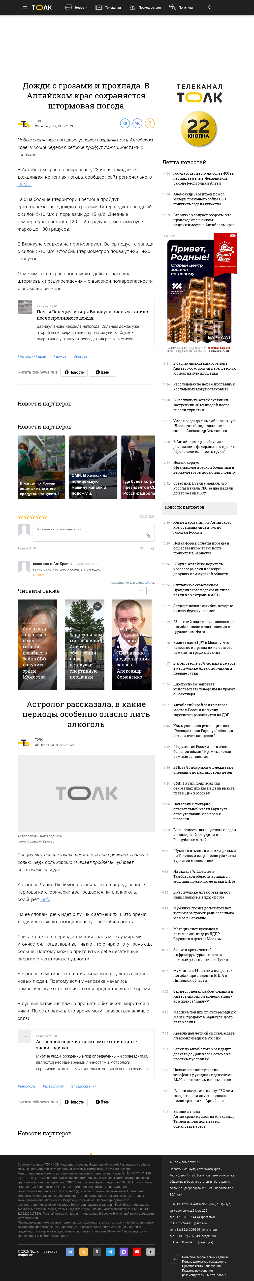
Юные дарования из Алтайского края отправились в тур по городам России (202, 527)
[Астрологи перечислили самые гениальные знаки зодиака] (24, 1053)
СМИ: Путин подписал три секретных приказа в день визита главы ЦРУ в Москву (204, 788)
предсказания (83, 1086)
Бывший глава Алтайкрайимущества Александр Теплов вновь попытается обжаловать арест (203, 1119)
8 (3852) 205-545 (188, 1229)
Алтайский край (32, 356)
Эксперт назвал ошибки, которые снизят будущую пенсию (203, 608)
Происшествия (150, 7)
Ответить (39, 574)
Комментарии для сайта (132, 582)
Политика (186, 7)
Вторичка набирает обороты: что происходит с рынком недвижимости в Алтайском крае (204, 220)
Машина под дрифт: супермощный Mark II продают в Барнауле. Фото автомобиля (204, 1017)
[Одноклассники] (149, 123)
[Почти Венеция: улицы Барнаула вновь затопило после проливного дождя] (25, 323)
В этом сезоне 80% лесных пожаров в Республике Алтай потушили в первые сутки (204, 668)
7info (45, 899)
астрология (53, 1086)
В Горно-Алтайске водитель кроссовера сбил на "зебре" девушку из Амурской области (200, 569)
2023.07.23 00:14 (87, 563)
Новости (81, 7)
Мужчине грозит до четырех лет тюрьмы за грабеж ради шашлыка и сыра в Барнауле (203, 913)
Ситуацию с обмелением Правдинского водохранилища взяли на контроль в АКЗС (201, 590)
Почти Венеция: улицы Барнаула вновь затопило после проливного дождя (92, 315)
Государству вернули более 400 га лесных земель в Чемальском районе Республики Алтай (203, 178)
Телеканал (113, 7)
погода (81, 356)
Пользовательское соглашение (204, 1261)
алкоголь (26, 1086)
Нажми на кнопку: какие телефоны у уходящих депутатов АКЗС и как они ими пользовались (204, 1074)
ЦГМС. (25, 184)
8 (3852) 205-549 (188, 1236)
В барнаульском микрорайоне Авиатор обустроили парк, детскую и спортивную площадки (86, 653)
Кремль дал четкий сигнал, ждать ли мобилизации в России (204, 1035)
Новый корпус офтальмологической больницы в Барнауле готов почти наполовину (204, 467)
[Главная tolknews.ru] (42, 7)
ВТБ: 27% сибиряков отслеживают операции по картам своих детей (203, 770)
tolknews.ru (191, 1162)
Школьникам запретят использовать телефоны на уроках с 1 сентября (204, 689)
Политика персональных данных (205, 1257)
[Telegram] (125, 123)
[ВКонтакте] (137, 123)
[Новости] (74, 372)
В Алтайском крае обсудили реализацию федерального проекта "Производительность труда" (205, 446)
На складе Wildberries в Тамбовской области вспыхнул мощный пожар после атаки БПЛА (204, 876)
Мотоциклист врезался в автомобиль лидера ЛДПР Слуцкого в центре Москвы (197, 934)
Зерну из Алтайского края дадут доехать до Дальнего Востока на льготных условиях (202, 1054)
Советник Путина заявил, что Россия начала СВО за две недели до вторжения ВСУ (203, 488)
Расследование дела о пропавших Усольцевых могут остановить (204, 386)
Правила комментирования (201, 1266)
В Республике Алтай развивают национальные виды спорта (201, 894)
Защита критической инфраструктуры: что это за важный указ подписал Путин (200, 954)
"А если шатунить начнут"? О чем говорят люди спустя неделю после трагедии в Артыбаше (203, 1095)
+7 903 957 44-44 (188, 1217)
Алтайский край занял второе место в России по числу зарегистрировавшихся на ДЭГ (201, 710)
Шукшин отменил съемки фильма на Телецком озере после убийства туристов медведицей (204, 855)
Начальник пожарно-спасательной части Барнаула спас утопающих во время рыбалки (200, 811)
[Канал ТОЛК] (102, 372)
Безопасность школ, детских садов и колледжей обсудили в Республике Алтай (204, 834)
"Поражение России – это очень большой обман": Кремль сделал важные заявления (202, 751)
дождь (60, 356)
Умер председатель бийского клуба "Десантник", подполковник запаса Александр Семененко (133, 653)
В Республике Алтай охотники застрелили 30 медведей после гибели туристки (201, 405)
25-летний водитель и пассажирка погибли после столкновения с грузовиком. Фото (204, 626)
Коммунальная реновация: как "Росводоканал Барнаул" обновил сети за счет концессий (203, 730)
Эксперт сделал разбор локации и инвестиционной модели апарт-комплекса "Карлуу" (203, 996)
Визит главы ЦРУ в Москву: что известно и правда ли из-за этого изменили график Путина (202, 647)
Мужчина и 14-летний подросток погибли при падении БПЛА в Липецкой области (203, 975)
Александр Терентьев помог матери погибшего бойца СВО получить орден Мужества (35, 653)
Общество (42, 126)
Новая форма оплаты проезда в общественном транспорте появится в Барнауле (201, 548)
